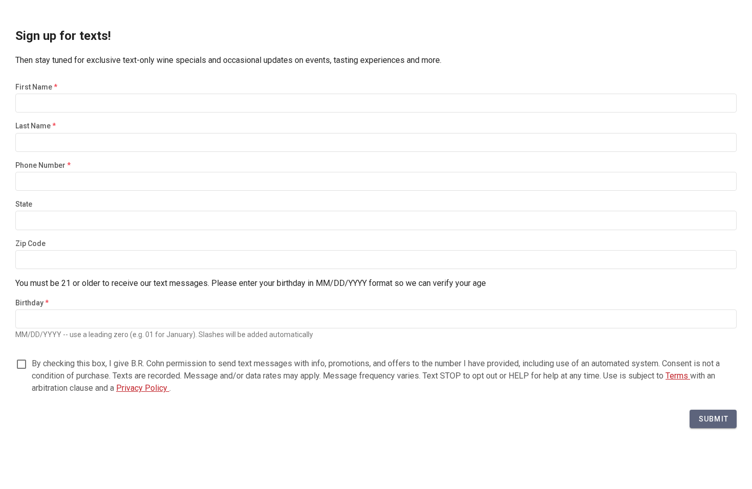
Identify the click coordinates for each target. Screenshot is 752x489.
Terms (678, 376)
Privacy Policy (142, 388)
